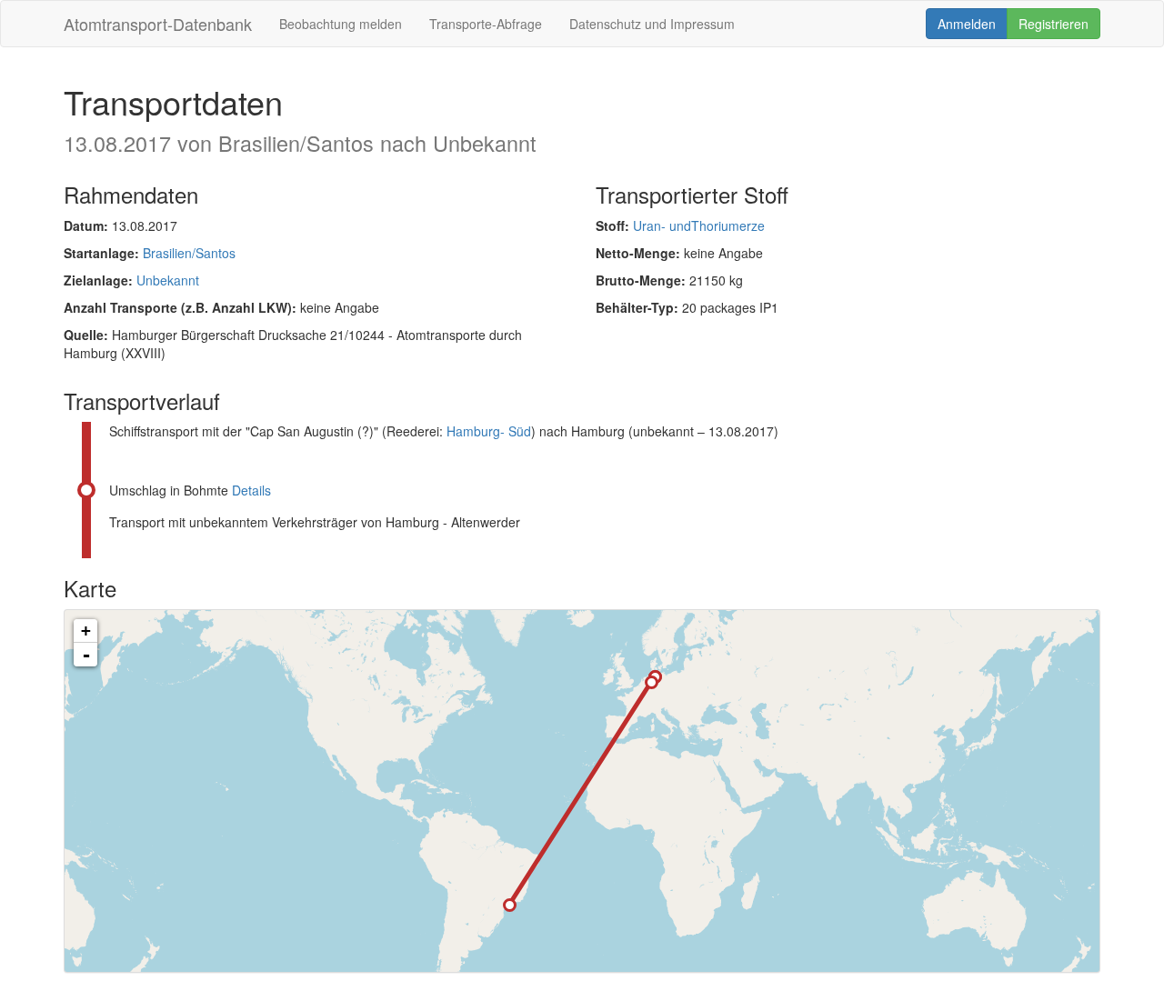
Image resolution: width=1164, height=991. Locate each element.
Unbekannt (167, 280)
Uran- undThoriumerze (699, 225)
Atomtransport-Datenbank (158, 23)
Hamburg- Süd (489, 431)
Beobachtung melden (340, 24)
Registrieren (1053, 24)
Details (251, 490)
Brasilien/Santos (189, 253)
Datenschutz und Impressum (652, 24)
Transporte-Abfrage (485, 24)
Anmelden (967, 24)
